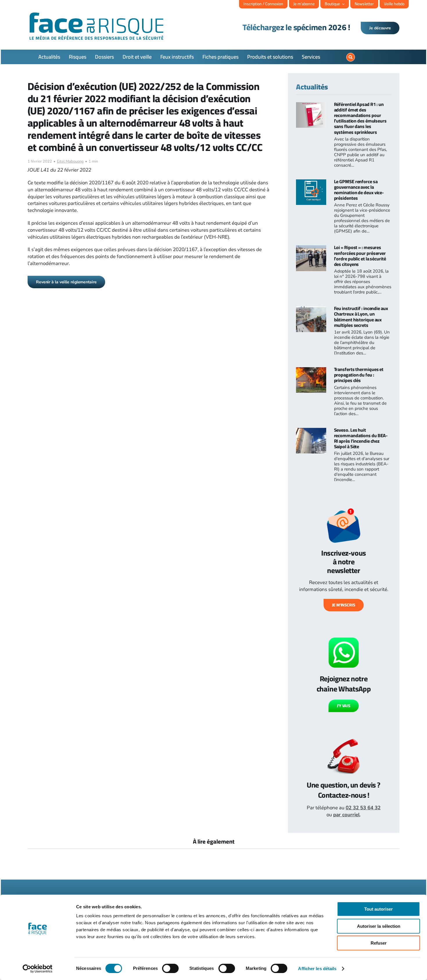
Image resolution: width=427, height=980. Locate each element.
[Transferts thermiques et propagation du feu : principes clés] (311, 370)
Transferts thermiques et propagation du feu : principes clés (359, 375)
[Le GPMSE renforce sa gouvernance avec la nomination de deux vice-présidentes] (311, 182)
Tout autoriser (378, 909)
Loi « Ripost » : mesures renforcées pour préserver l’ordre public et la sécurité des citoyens (360, 256)
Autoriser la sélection (378, 926)
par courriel (346, 814)
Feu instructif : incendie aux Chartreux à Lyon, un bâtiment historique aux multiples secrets (361, 316)
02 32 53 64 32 (363, 807)
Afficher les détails (317, 968)
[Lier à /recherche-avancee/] (350, 57)
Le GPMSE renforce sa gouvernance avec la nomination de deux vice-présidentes (359, 190)
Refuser (379, 943)
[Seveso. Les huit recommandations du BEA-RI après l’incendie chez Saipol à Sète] (311, 431)
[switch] (170, 968)
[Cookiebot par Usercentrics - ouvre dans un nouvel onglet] (37, 968)
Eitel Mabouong (70, 161)
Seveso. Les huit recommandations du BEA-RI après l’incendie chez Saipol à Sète (361, 438)
